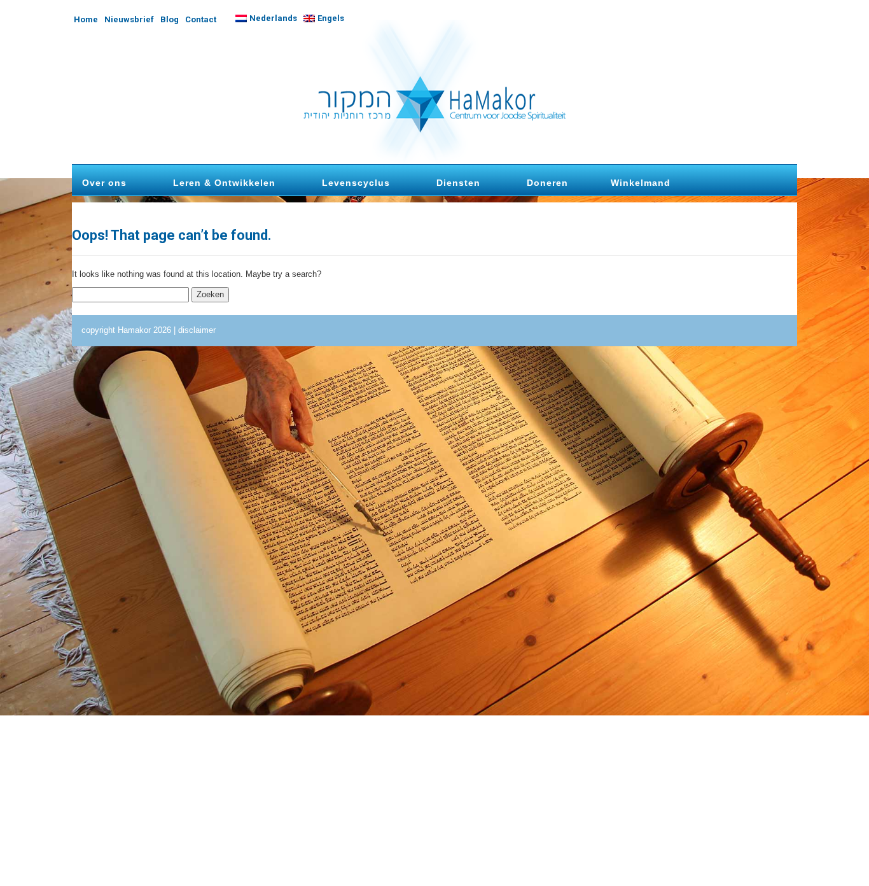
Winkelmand (641, 183)
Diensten (458, 183)
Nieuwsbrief (129, 19)
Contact (200, 19)
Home (86, 19)
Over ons (104, 183)
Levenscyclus (356, 183)
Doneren (547, 183)
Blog (169, 19)
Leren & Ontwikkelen (224, 183)
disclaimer (197, 330)
